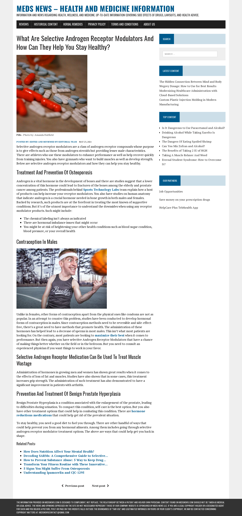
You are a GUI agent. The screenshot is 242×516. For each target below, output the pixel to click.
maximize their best (109, 335)
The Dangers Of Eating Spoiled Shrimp (187, 141)
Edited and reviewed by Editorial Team (53, 141)
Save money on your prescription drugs (184, 200)
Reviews (24, 24)
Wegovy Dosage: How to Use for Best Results (187, 86)
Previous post (74, 486)
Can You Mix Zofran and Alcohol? (183, 146)
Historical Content (46, 24)
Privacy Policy (97, 24)
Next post (98, 486)
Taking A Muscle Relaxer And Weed (184, 155)
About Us (149, 24)
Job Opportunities (171, 191)
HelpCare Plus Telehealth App (178, 207)
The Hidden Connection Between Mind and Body (190, 82)
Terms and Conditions (124, 24)
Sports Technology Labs (101, 190)
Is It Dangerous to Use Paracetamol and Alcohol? (193, 128)
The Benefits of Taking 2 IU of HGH (184, 150)
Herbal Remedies (73, 24)
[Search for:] (190, 54)
